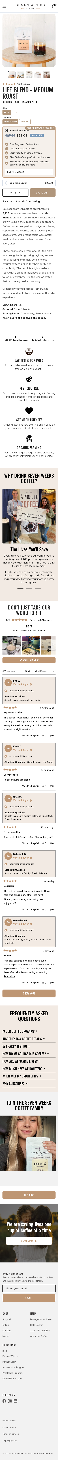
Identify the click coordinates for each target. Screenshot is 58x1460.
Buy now (29, 1195)
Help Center (36, 1325)
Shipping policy (9, 1440)
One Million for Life (12, 1378)
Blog (4, 1350)
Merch (5, 1336)
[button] (16, 84)
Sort (27, 671)
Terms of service (10, 1434)
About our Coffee (39, 1336)
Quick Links (9, 1345)
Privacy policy (9, 1427)
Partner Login (9, 1361)
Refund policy (8, 1420)
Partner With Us (10, 1356)
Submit (29, 1297)
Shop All (6, 1319)
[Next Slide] (53, 645)
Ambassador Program (13, 1367)
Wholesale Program (12, 1373)
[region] (29, 645)
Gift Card (6, 1330)
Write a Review (34, 660)
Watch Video (27, 1241)
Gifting (5, 1325)
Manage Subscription (41, 1319)
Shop (5, 1314)
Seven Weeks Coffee (20, 1453)
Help (33, 1314)
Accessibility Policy (40, 1330)
